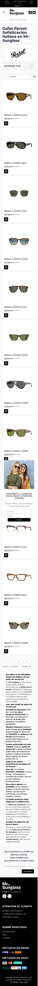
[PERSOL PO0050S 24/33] (19, 97)
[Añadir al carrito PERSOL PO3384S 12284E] (6, 459)
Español (17, 6)
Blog (4, 935)
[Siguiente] (31, 661)
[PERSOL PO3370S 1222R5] (19, 385)
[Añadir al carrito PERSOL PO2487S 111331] (6, 219)
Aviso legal (23, 982)
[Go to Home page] (17, 12)
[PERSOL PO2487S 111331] (19, 193)
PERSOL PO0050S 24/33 (15, 115)
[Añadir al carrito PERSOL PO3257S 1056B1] (6, 651)
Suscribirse (27, 871)
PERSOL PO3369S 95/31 (15, 163)
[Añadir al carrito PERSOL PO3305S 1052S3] (6, 267)
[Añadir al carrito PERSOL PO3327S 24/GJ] (6, 555)
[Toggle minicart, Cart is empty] (34, 12)
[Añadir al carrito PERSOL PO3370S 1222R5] (6, 411)
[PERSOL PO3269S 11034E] (19, 337)
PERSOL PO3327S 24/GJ (15, 547)
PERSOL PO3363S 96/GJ (15, 595)
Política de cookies (14, 980)
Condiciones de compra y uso (14, 914)
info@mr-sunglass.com (11, 892)
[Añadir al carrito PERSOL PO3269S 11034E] (6, 363)
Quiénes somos (8, 932)
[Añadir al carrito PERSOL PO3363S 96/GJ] (6, 603)
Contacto (6, 938)
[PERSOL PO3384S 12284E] (19, 433)
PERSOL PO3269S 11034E (16, 355)
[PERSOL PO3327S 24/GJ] (19, 529)
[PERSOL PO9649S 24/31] (19, 289)
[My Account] (30, 12)
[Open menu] (3, 12)
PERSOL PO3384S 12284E (16, 451)
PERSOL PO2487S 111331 (15, 211)
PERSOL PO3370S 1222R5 (16, 403)
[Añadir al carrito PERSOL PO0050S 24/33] (6, 123)
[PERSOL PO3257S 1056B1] (19, 625)
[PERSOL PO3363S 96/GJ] (19, 577)
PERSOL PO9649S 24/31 (15, 307)
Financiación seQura (10, 917)
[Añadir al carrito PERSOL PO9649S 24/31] (6, 315)
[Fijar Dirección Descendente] (34, 77)
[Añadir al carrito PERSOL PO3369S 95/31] (6, 171)
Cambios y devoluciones (12, 911)
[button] (19, 66)
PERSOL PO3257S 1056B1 (16, 643)
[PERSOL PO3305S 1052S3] (19, 241)
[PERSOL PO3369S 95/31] (19, 145)
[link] (6, 661)
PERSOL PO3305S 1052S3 (16, 259)
